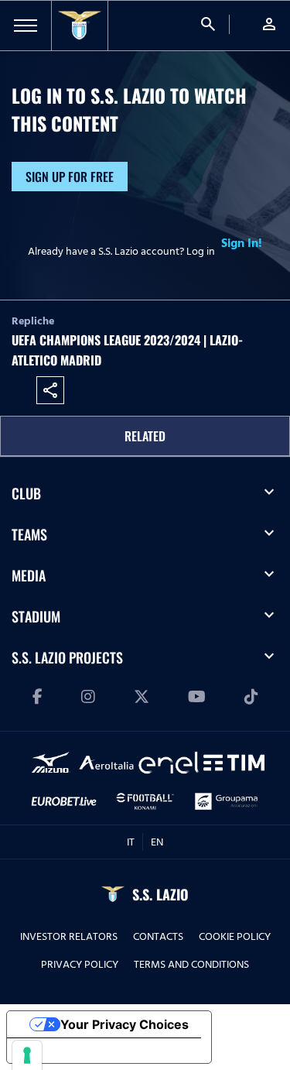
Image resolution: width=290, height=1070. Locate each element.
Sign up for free (70, 176)
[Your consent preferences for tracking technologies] (27, 1055)
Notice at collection (77, 1050)
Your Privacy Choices (124, 1024)
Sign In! (241, 243)
